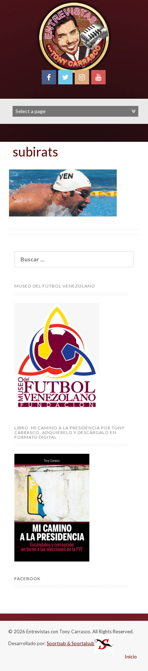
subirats (35, 151)
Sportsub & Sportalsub (70, 643)
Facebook (27, 578)
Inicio (131, 656)
